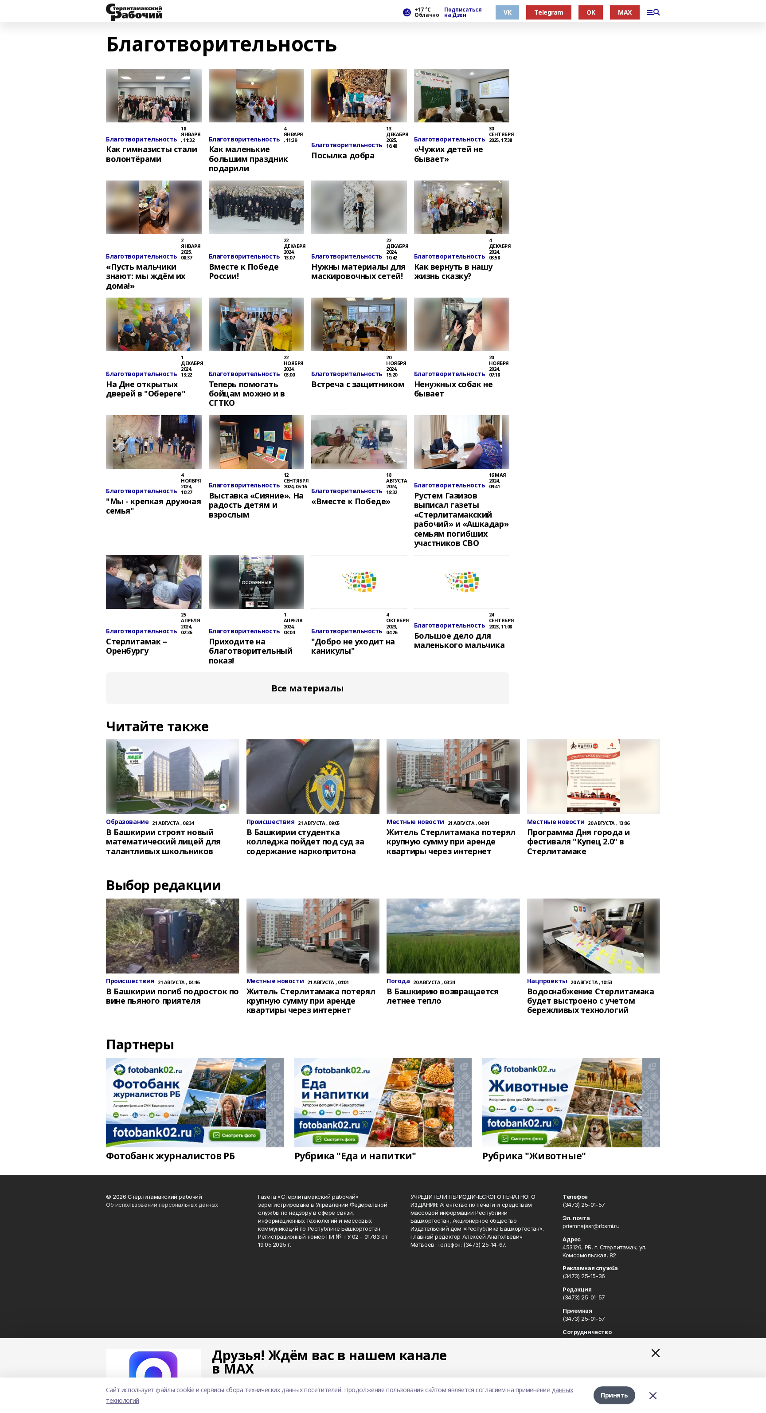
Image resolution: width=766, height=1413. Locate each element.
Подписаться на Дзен (462, 12)
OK (590, 12)
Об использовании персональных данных (162, 1204)
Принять (614, 1395)
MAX (625, 12)
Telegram (548, 12)
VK (507, 12)
